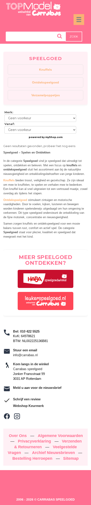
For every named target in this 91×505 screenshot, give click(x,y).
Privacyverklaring (35, 441)
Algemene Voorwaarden (60, 435)
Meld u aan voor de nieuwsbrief (37, 388)
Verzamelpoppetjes (45, 95)
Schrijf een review (27, 399)
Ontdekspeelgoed (45, 82)
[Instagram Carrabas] (17, 416)
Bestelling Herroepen (32, 458)
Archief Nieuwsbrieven (54, 452)
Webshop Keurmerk (28, 406)
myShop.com (54, 137)
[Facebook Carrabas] (6, 416)
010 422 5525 (30, 331)
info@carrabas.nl (25, 355)
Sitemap (71, 458)
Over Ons (18, 435)
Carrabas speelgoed (27, 369)
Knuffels (45, 69)
